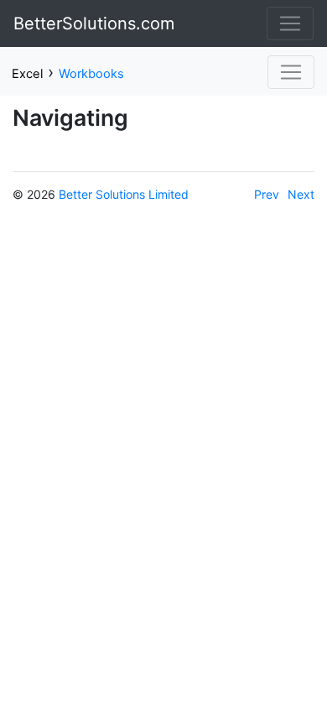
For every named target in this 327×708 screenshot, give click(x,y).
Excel (27, 73)
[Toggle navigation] (290, 23)
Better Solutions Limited (124, 194)
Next (301, 194)
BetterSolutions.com (93, 23)
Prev (266, 194)
